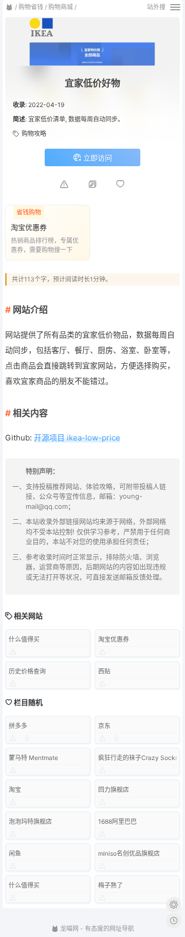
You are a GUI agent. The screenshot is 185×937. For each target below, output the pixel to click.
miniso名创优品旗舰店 (129, 853)
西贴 (104, 671)
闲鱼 (15, 853)
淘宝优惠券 (113, 639)
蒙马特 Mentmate (33, 758)
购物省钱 (30, 7)
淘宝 (15, 789)
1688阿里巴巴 (117, 821)
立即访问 (96, 157)
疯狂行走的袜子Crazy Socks (138, 758)
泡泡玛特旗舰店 (30, 821)
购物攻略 (34, 133)
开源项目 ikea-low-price (77, 438)
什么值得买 (24, 639)
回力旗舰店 (113, 789)
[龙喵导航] (9, 7)
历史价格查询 (27, 671)
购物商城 (60, 7)
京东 (104, 726)
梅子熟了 (110, 885)
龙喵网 (69, 928)
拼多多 (18, 726)
